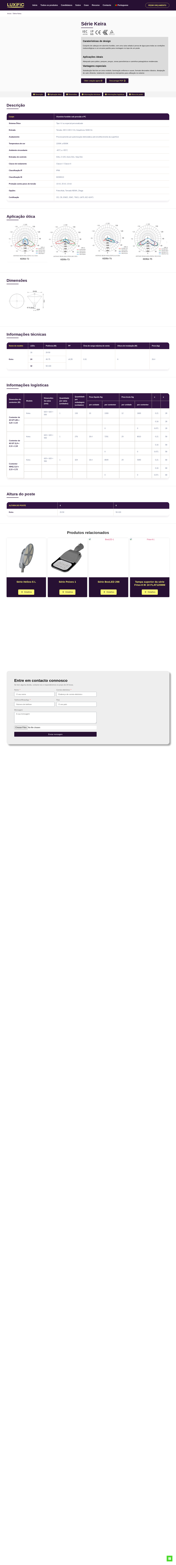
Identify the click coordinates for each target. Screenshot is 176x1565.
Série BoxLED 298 (108, 581)
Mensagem (18, 710)
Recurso (96, 5)
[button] (9, 242)
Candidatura (66, 5)
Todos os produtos (49, 5)
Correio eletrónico (63, 690)
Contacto (107, 5)
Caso (86, 5)
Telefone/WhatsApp (21, 700)
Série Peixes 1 (67, 581)
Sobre (78, 5)
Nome (16, 690)
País (58, 700)
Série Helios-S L (26, 581)
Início (34, 5)
